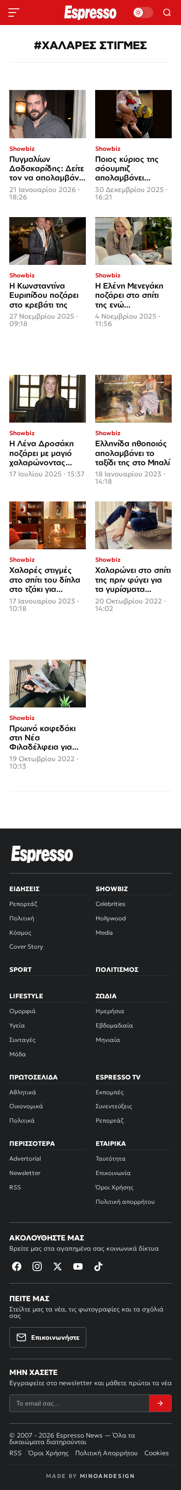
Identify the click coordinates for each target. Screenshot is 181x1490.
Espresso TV (118, 1077)
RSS (15, 1187)
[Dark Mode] (143, 12)
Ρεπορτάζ (23, 904)
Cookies (156, 1453)
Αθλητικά (22, 1092)
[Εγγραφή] (160, 1403)
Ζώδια (106, 996)
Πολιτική (21, 918)
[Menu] (14, 12)
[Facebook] (16, 1266)
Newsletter (24, 1173)
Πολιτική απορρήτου (125, 1202)
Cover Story (26, 947)
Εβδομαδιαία (114, 1025)
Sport (20, 969)
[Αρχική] (42, 854)
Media (104, 933)
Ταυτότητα (111, 1158)
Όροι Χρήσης (114, 1187)
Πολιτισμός (117, 969)
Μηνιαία (108, 1040)
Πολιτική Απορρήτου (106, 1453)
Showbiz (112, 889)
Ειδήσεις (24, 889)
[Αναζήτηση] (167, 12)
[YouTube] (78, 1266)
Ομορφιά (22, 1011)
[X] (57, 1266)
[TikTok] (98, 1266)
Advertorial (25, 1158)
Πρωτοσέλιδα (33, 1077)
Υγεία (17, 1025)
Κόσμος (20, 933)
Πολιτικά (22, 1120)
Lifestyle (26, 996)
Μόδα (17, 1054)
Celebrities (110, 904)
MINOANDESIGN (107, 1475)
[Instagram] (37, 1266)
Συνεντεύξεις (114, 1106)
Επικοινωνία (113, 1173)
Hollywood (111, 918)
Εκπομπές (109, 1092)
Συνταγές (22, 1040)
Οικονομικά (26, 1106)
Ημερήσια (110, 1011)
